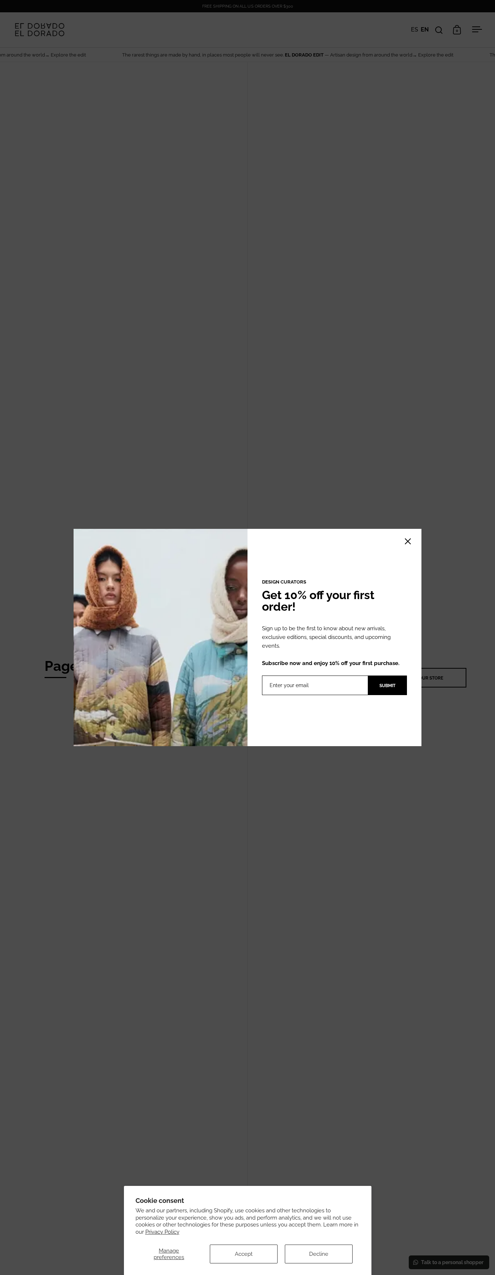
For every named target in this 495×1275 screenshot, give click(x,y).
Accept (244, 1254)
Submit (387, 685)
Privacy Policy (162, 1232)
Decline (318, 1254)
